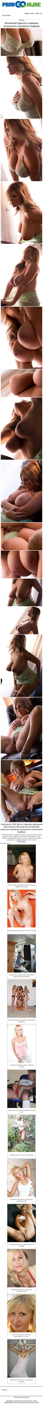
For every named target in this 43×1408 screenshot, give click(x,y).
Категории (6, 15)
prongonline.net (19, 1401)
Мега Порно (21, 841)
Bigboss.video (29, 13)
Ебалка (21, 20)
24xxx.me (38, 13)
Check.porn (25, 1397)
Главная (4, 1390)
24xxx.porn (17, 1397)
